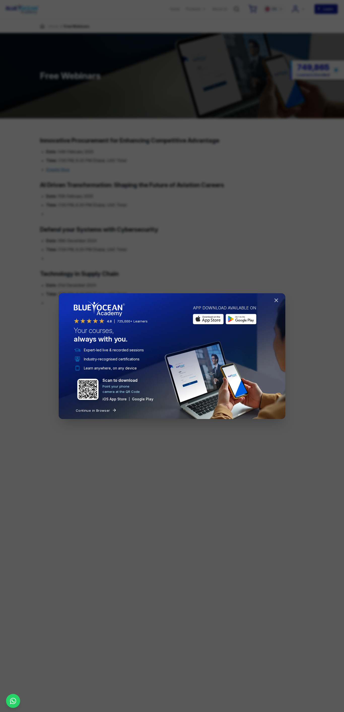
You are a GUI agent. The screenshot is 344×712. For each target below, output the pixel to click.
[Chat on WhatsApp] (13, 701)
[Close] (277, 301)
